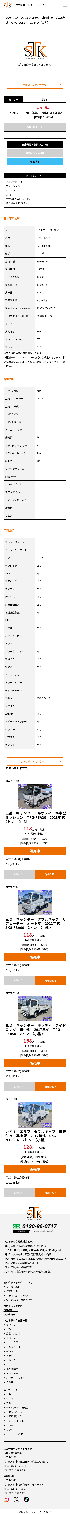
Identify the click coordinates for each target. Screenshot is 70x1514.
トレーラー (12, 1360)
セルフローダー (14, 1347)
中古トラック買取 (13, 1306)
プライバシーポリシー (18, 1295)
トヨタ (9, 1425)
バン (8, 1329)
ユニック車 (12, 1342)
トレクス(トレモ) (15, 1420)
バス (8, 1364)
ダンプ (9, 1351)
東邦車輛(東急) (14, 1416)
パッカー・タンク (15, 1377)
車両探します (11, 1310)
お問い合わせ (13, 1291)
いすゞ (9, 1398)
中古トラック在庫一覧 (15, 1320)
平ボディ (11, 1338)
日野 (8, 1394)
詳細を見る (51, 874)
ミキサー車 (12, 1373)
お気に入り (19, 874)
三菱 (8, 1403)
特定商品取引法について (19, 1300)
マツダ (9, 1429)
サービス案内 (13, 1286)
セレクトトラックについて (18, 1282)
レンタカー (9, 1314)
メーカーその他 (14, 1434)
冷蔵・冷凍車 (13, 1333)
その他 (9, 1382)
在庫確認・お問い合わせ (33, 84)
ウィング (11, 1324)
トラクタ (11, 1355)
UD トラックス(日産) (17, 1407)
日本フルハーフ (14, 1412)
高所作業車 (12, 1369)
